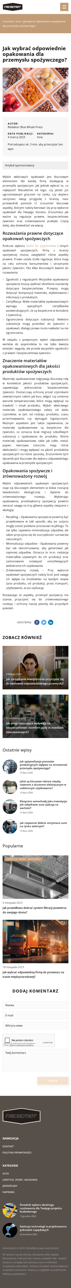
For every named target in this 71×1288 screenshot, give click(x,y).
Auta (6, 1173)
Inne (40, 137)
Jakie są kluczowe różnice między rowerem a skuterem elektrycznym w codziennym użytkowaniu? (43, 785)
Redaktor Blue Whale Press (25, 127)
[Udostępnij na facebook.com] (36, 622)
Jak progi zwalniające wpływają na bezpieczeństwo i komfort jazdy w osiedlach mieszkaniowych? (35, 727)
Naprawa (8, 1192)
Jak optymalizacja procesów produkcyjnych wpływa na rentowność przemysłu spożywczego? (43, 765)
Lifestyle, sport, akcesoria (20, 1179)
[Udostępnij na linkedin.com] (50, 622)
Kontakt (8, 1146)
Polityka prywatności (17, 1152)
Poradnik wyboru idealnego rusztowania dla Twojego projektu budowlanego (41, 1208)
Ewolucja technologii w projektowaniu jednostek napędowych (43, 1228)
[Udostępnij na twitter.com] (43, 622)
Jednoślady (10, 1185)
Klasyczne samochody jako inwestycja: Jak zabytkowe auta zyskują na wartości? (43, 805)
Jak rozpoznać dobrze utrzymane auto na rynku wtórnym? (43, 824)
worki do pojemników (41, 246)
